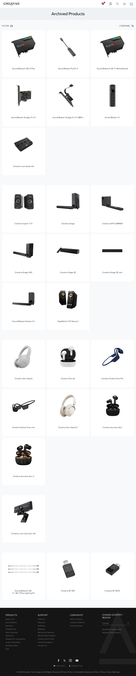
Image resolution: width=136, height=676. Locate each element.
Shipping (41, 629)
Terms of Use (105, 672)
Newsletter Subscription (112, 629)
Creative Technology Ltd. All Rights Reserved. (42, 672)
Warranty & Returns (46, 632)
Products (41, 619)
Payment (41, 622)
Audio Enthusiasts (13, 642)
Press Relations (76, 626)
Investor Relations (77, 622)
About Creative (76, 619)
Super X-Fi (10, 619)
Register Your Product (111, 633)
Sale (7, 649)
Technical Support (45, 642)
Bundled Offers (12, 646)
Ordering (41, 626)
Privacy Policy (67, 672)
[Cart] (124, 3)
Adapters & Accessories (15, 639)
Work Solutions (12, 632)
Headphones (11, 629)
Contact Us (42, 646)
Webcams (10, 636)
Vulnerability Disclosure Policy (86, 672)
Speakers (9, 626)
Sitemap (115, 672)
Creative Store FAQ (46, 639)
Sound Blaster (11, 622)
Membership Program (47, 636)
